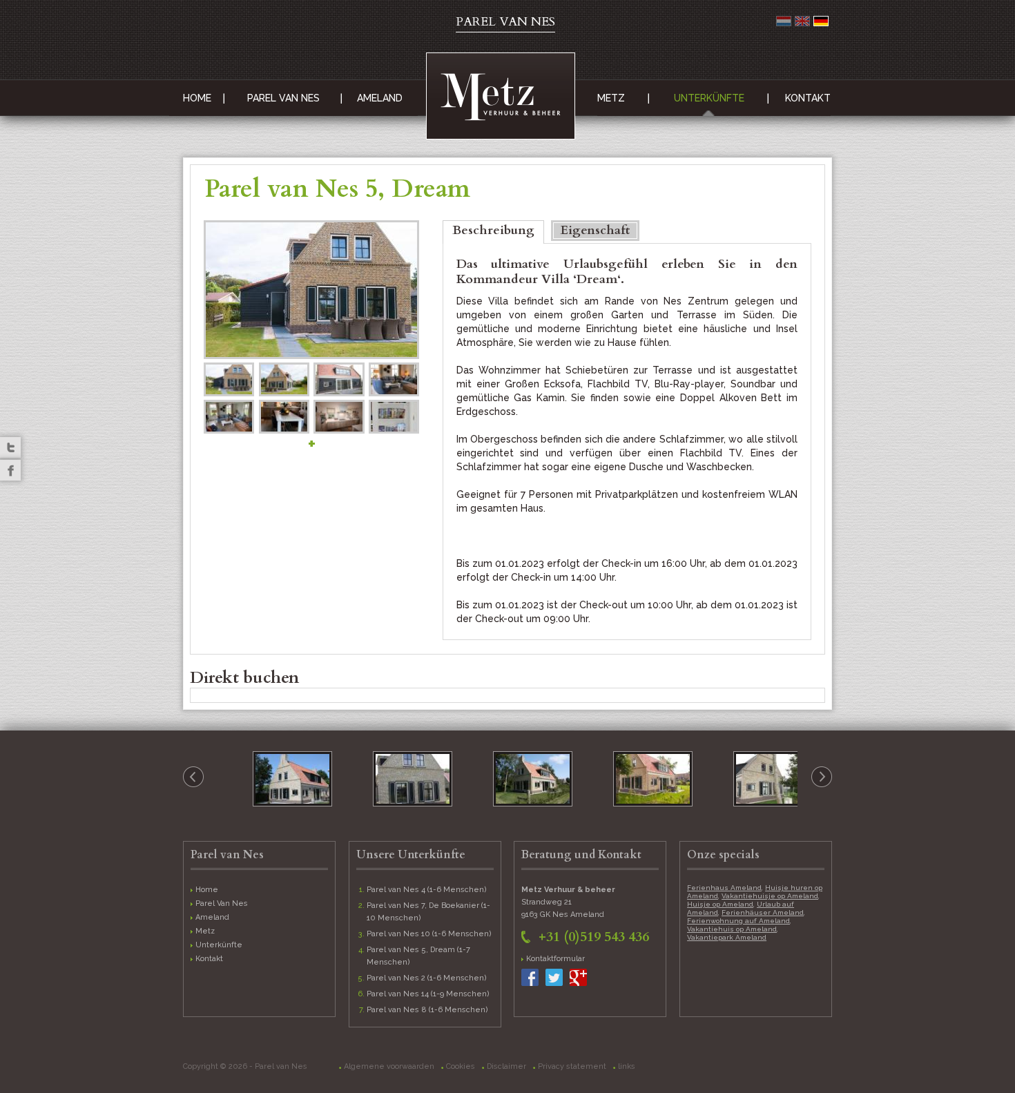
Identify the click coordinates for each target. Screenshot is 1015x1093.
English (802, 21)
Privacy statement (572, 1066)
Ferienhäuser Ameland (763, 912)
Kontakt (808, 98)
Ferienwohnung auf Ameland (738, 921)
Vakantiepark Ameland (726, 937)
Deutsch (821, 21)
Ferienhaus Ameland (724, 887)
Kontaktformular (555, 958)
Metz (611, 98)
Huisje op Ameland (720, 904)
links (626, 1066)
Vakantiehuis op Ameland (732, 929)
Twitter (10, 447)
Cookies (460, 1066)
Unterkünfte (709, 98)
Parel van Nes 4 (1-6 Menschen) (427, 889)
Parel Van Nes (283, 98)
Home (197, 98)
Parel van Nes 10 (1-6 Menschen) (429, 933)
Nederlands (783, 21)
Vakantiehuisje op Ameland (770, 896)
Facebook (10, 470)
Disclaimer (506, 1066)
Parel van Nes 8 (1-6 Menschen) (427, 1009)
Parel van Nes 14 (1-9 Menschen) (428, 993)
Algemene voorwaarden (389, 1066)
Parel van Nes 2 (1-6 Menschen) (427, 978)
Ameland (380, 98)
